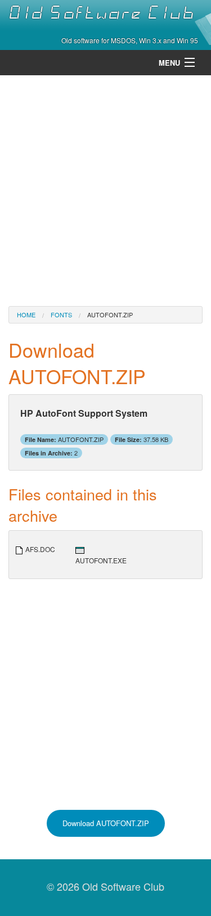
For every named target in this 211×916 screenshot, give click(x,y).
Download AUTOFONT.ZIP (105, 823)
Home (26, 314)
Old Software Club (101, 13)
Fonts (61, 314)
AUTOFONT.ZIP (110, 314)
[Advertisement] (105, 189)
